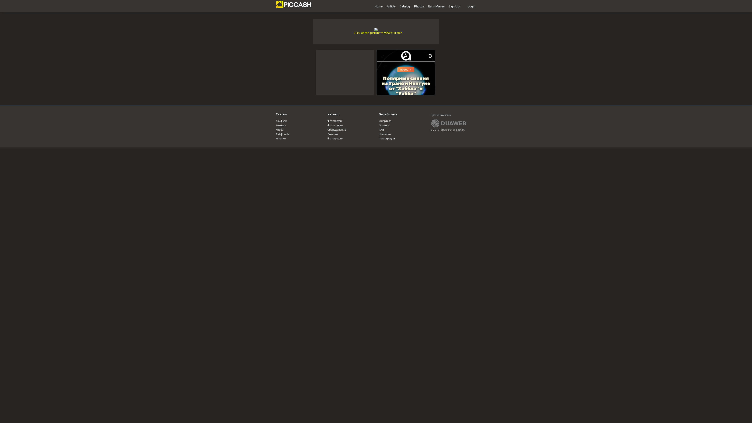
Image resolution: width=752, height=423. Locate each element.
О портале (385, 120)
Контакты (385, 134)
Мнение (281, 138)
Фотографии (335, 138)
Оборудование (336, 129)
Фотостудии (335, 125)
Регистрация (387, 138)
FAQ (381, 129)
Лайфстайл (282, 134)
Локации (332, 134)
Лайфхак (281, 120)
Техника (281, 125)
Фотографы (334, 120)
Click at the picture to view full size (378, 33)
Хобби (280, 129)
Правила (384, 125)
